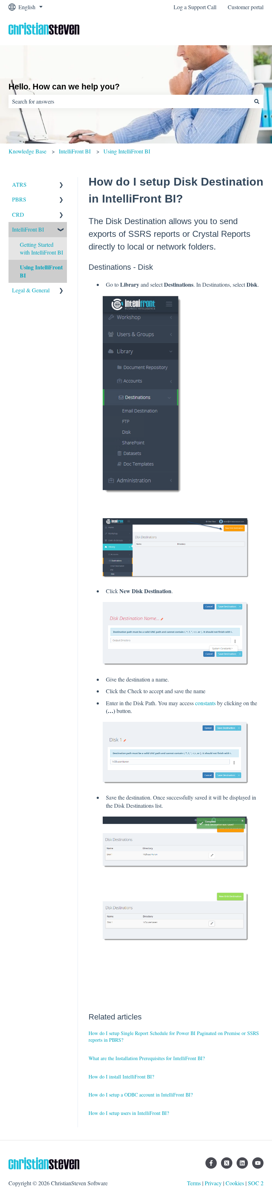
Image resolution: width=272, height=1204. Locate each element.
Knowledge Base (27, 151)
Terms (194, 1183)
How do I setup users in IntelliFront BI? (129, 1113)
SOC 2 (256, 1183)
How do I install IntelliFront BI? (121, 1076)
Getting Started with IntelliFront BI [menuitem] (41, 248)
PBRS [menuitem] (19, 199)
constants (205, 703)
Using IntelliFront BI (126, 151)
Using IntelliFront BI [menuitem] (41, 271)
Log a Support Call (195, 7)
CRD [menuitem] (18, 214)
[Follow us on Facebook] (211, 1163)
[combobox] (129, 101)
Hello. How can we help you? (64, 86)
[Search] (257, 101)
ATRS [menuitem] (19, 184)
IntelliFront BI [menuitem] (28, 229)
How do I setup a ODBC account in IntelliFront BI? (141, 1094)
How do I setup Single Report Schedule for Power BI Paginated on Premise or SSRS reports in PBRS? (174, 1037)
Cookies (235, 1183)
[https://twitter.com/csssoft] (226, 1163)
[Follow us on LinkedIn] (242, 1163)
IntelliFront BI (75, 151)
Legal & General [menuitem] (31, 290)
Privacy (213, 1183)
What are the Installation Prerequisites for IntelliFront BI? (147, 1058)
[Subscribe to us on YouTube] (258, 1163)
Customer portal (246, 7)
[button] (61, 185)
